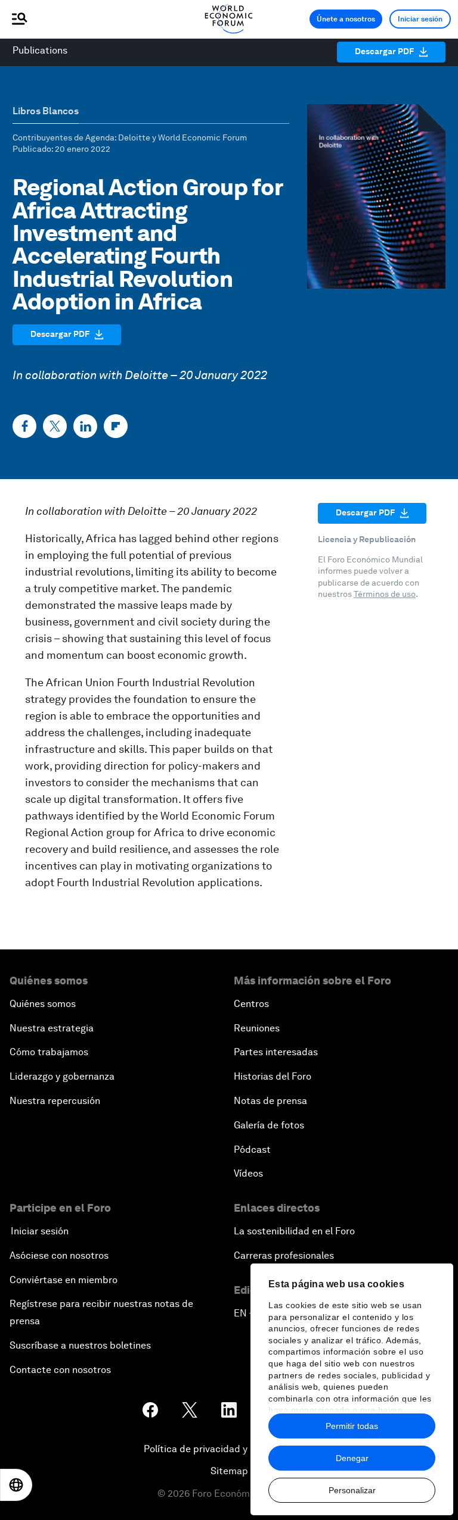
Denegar (352, 1458)
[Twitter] (55, 426)
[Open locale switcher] (16, 1484)
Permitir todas (352, 1426)
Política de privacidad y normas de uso (229, 1449)
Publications (40, 50)
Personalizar (352, 1490)
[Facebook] (24, 426)
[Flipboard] (116, 426)
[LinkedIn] (85, 426)
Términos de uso (385, 594)
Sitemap (229, 1471)
